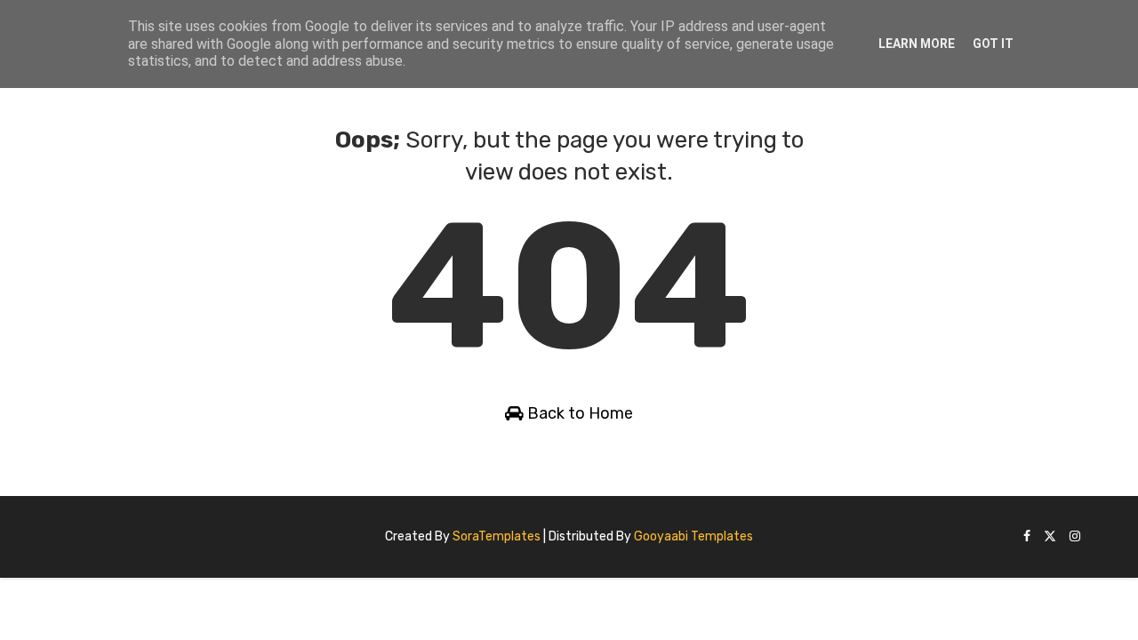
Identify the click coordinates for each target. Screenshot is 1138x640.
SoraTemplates (497, 536)
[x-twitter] (1050, 537)
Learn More (916, 43)
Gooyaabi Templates (693, 536)
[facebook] (1027, 537)
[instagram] (1075, 537)
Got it (993, 43)
